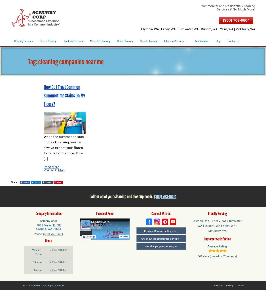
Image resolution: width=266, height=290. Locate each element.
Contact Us (234, 41)
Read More (51, 167)
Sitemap (218, 285)
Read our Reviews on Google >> (161, 231)
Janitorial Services (73, 41)
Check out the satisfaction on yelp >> (161, 238)
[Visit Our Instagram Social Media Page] (157, 221)
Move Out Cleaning (100, 41)
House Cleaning (48, 41)
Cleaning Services (23, 41)
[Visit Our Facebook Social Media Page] (149, 221)
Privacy (229, 285)
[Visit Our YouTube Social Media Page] (173, 221)
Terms (241, 285)
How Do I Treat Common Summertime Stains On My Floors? (64, 95)
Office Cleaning (125, 41)
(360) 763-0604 (236, 20)
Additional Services (174, 41)
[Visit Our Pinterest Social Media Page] (165, 221)
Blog (218, 41)
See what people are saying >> (161, 246)
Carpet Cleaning (148, 41)
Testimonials (201, 41)
